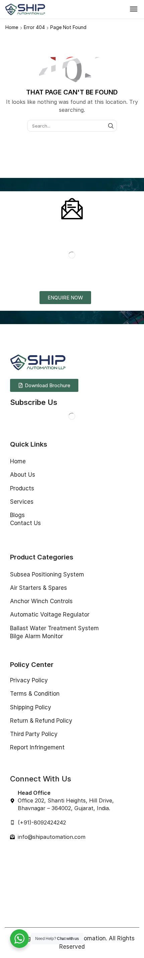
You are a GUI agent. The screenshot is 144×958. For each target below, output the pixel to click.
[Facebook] (13, 416)
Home (11, 27)
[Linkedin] (40, 416)
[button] (133, 9)
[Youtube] (53, 416)
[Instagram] (26, 416)
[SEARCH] (111, 125)
